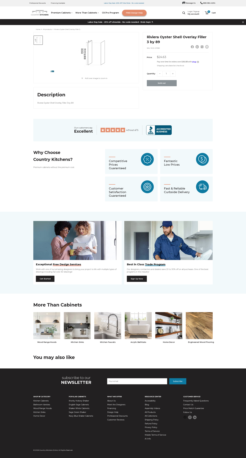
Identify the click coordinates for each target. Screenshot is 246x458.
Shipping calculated (165, 66)
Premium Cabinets (61, 13)
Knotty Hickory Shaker (79, 401)
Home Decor (39, 416)
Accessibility (150, 401)
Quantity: (151, 73)
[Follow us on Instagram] (190, 417)
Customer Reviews (115, 420)
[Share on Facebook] (192, 47)
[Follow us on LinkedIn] (195, 417)
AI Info (148, 439)
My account (193, 14)
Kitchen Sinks (39, 412)
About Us (111, 401)
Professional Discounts (37, 3)
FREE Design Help (134, 13)
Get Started (45, 279)
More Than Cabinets (86, 13)
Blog (147, 404)
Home (38, 29)
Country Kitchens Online (48, 450)
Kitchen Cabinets (41, 401)
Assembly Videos (152, 408)
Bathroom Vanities (41, 404)
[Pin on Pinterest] (197, 47)
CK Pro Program (110, 13)
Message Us (190, 3)
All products (47, 29)
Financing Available (58, 3)
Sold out (162, 83)
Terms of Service (152, 431)
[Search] (183, 13)
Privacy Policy (151, 427)
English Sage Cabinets (79, 404)
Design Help (112, 412)
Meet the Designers (116, 404)
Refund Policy (151, 423)
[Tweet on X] (202, 47)
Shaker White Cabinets (79, 408)
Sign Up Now (137, 279)
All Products (150, 412)
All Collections (151, 416)
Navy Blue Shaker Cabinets (81, 416)
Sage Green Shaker (77, 412)
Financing (111, 408)
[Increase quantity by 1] (173, 73)
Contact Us (188, 404)
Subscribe (177, 381)
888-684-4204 (209, 3)
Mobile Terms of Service (155, 435)
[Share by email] (207, 47)
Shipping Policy (151, 420)
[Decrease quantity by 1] (159, 73)
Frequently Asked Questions (196, 401)
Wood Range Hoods (42, 408)
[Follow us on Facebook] (185, 417)
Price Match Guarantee (193, 408)
